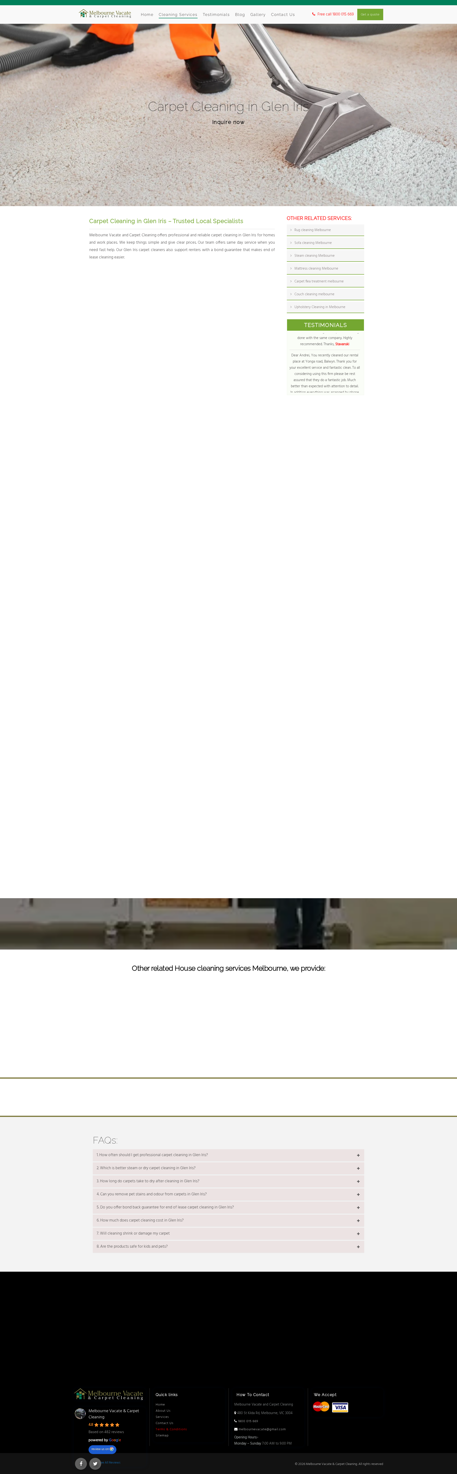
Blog (240, 14)
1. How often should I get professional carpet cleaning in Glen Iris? (152, 1155)
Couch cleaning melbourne (314, 294)
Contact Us (283, 14)
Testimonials (216, 14)
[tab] (228, 1155)
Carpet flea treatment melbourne (319, 281)
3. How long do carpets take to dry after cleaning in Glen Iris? (148, 1181)
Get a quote (370, 14)
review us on (100, 1449)
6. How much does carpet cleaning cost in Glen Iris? (140, 1220)
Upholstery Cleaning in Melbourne (319, 307)
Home (147, 14)
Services (162, 1417)
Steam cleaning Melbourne (314, 256)
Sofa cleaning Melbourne (313, 243)
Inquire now (228, 122)
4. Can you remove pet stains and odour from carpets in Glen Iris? (152, 1194)
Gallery (258, 14)
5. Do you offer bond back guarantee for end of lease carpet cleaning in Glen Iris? (165, 1207)
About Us (163, 1411)
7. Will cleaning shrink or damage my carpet (133, 1234)
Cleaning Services (178, 14)
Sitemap (162, 1435)
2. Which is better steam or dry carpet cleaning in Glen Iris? (146, 1168)
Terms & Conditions (171, 1429)
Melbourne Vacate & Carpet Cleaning (114, 1414)
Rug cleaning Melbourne (312, 230)
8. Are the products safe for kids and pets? (132, 1247)
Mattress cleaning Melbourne (316, 269)
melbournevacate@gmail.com (262, 1429)
